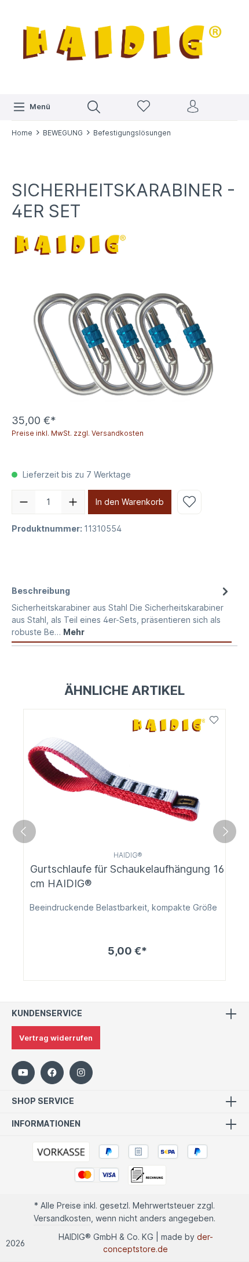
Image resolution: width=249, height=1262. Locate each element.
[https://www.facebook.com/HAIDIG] (52, 1072)
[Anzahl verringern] (23, 502)
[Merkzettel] (143, 107)
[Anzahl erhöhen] (73, 502)
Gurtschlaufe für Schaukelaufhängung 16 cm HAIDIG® (127, 876)
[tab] (122, 611)
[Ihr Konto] (192, 107)
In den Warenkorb (130, 502)
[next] (224, 831)
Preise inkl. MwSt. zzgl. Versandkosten (78, 433)
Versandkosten (62, 1218)
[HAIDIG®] (69, 242)
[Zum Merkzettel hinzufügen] (189, 502)
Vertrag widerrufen (56, 1037)
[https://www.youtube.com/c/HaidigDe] (23, 1072)
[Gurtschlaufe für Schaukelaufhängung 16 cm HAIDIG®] (124, 778)
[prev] (24, 831)
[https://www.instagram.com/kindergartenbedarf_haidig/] (81, 1072)
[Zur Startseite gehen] (124, 45)
